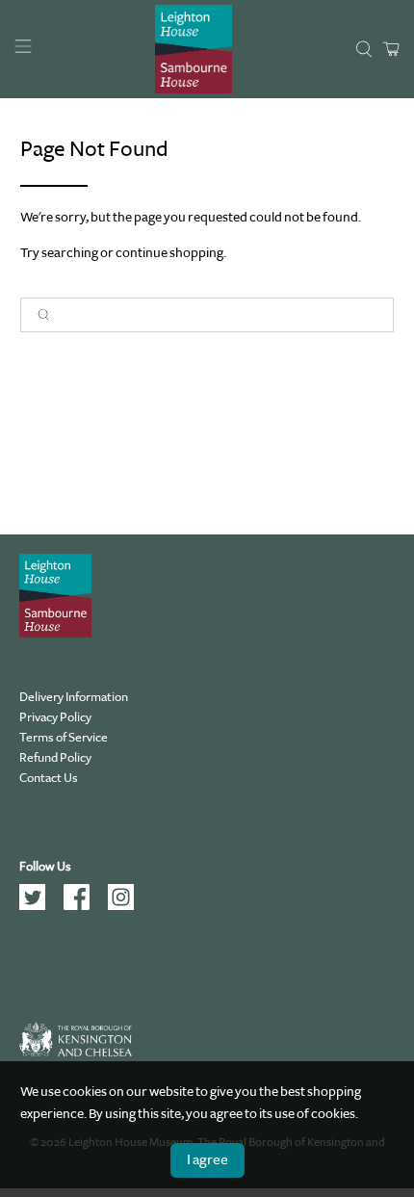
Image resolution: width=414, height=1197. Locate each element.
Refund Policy (55, 757)
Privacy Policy (55, 717)
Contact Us (48, 777)
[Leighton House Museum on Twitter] (39, 906)
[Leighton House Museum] (193, 49)
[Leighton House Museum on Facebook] (83, 906)
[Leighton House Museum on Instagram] (127, 906)
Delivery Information (73, 697)
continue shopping (169, 252)
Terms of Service (63, 737)
